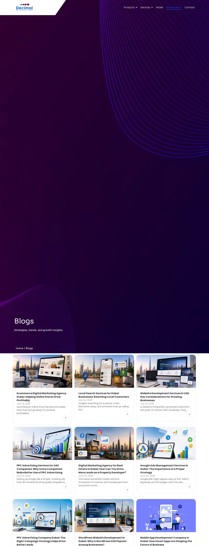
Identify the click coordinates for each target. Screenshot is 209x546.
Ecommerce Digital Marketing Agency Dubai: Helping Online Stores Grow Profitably (41, 397)
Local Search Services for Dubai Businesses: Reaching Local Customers (103, 395)
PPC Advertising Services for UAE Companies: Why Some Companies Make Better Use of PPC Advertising (39, 469)
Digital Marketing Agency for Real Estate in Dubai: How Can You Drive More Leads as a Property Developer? (102, 469)
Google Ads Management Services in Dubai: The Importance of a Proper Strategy (164, 469)
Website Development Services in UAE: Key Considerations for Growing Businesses (164, 397)
